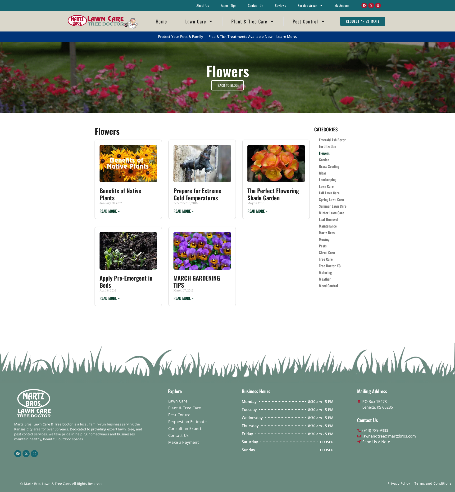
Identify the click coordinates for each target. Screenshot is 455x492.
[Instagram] (378, 5)
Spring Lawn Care (331, 199)
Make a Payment (183, 442)
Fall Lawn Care (329, 192)
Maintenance (328, 225)
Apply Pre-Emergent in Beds (126, 281)
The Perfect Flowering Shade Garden (273, 194)
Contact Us (255, 5)
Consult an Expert (185, 428)
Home (161, 21)
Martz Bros (327, 232)
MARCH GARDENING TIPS (196, 281)
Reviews (280, 5)
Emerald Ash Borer (332, 139)
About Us (202, 5)
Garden (324, 159)
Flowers (324, 153)
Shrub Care (327, 252)
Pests (323, 245)
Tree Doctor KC (330, 265)
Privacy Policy (398, 483)
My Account (343, 5)
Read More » (110, 211)
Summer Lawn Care (332, 206)
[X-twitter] (371, 5)
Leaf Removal (328, 219)
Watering (325, 272)
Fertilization (327, 146)
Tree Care (326, 259)
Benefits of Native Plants (120, 194)
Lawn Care (195, 21)
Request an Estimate (187, 421)
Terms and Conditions (432, 483)
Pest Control (305, 21)
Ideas (322, 172)
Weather (325, 279)
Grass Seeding (329, 166)
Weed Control (328, 285)
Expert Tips (228, 5)
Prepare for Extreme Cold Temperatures (197, 194)
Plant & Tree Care (249, 21)
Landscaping (327, 179)
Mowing (324, 239)
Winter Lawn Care (331, 212)
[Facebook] (364, 5)
